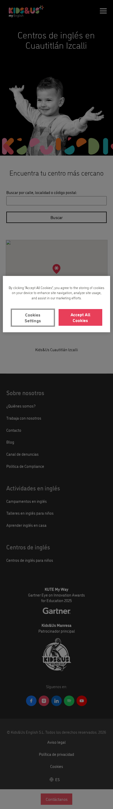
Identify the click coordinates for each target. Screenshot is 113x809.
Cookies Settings (33, 317)
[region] (56, 304)
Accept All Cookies (80, 317)
